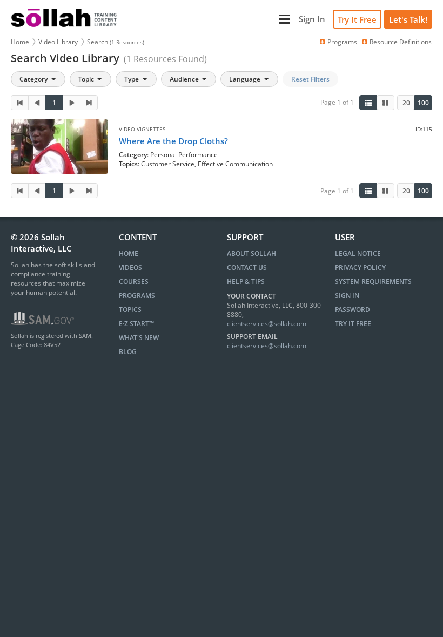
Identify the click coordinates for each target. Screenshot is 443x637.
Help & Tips (246, 281)
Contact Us (247, 267)
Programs (342, 41)
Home (20, 41)
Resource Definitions (401, 41)
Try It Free (357, 19)
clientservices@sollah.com (266, 323)
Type (132, 79)
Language (245, 79)
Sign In (347, 295)
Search (115, 41)
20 (406, 102)
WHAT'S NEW (139, 337)
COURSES (134, 281)
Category (34, 79)
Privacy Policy (360, 267)
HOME (128, 253)
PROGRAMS (137, 295)
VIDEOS (130, 267)
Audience (185, 79)
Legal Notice (358, 253)
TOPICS (130, 309)
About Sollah (251, 253)
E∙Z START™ (136, 323)
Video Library (58, 41)
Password (352, 309)
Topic (87, 79)
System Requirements (373, 281)
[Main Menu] (209, 19)
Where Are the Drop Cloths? (173, 140)
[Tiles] (385, 102)
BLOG (128, 351)
